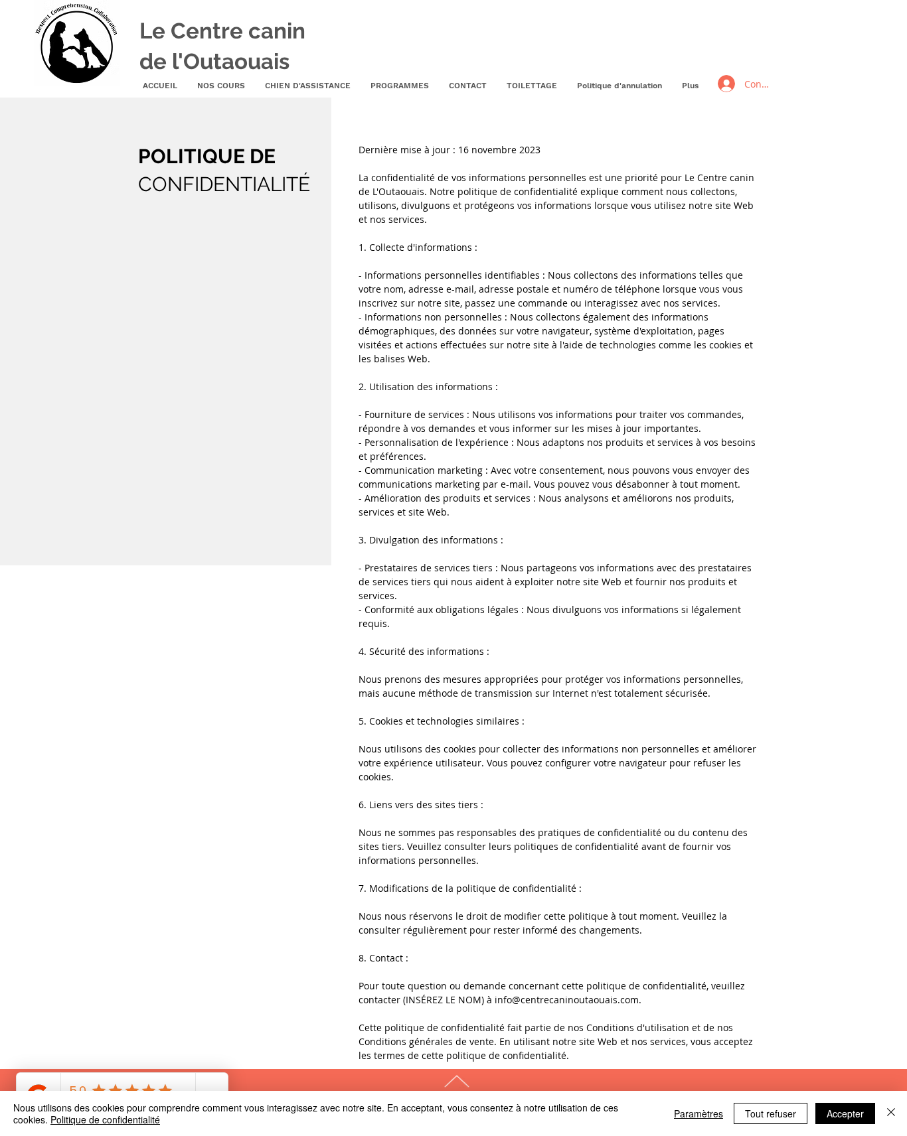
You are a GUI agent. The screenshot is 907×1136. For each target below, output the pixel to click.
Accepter (845, 1113)
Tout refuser (770, 1113)
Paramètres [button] (698, 1113)
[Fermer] (891, 1113)
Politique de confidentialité (105, 1119)
